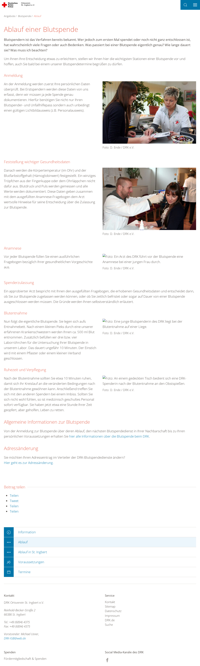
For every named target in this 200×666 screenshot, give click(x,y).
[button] (185, 5)
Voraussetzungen (31, 562)
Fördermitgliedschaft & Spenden (25, 659)
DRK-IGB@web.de (15, 638)
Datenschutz (113, 611)
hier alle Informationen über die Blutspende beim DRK (109, 436)
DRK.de (110, 620)
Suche (109, 625)
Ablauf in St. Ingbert (32, 552)
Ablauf (23, 542)
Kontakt (110, 602)
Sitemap (110, 606)
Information (27, 532)
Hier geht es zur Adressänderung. (29, 462)
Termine (24, 572)
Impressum (112, 616)
